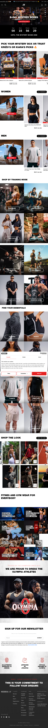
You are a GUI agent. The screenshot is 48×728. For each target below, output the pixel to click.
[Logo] (8, 4)
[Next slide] (45, 465)
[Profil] (42, 4)
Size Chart (31, 696)
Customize (23, 373)
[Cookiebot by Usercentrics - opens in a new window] (41, 353)
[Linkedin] (9, 717)
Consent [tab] (8, 357)
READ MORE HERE (32, 645)
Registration (16, 701)
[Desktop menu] (2, 4)
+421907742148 (41, 706)
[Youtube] (6, 717)
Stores (22, 702)
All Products (42, 136)
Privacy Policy (28, 725)
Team (22, 700)
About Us (23, 698)
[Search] (5, 4)
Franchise (23, 705)
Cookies (15, 703)
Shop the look (42, 438)
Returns (31, 694)
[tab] (45, 8)
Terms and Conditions (16, 725)
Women (15, 694)
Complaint (23, 715)
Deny (9, 373)
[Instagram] (3, 717)
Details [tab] (24, 357)
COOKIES (36, 725)
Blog (22, 707)
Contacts (23, 710)
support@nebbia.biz (42, 704)
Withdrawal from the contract (32, 708)
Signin (14, 698)
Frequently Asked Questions (31, 714)
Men (14, 696)
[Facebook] (1, 717)
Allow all (39, 373)
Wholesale (23, 712)
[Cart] (45, 4)
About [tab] (39, 357)
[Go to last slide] (3, 465)
